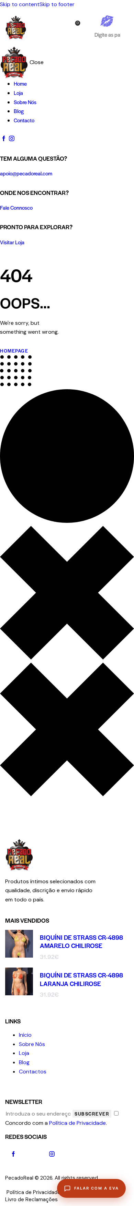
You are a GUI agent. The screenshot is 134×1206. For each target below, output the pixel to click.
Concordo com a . (56, 1123)
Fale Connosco (16, 207)
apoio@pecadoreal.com (26, 173)
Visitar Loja (12, 242)
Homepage (14, 350)
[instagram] (11, 138)
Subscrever (92, 1113)
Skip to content (20, 4)
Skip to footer (57, 4)
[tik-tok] (32, 1154)
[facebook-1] (4, 138)
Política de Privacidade (77, 1123)
